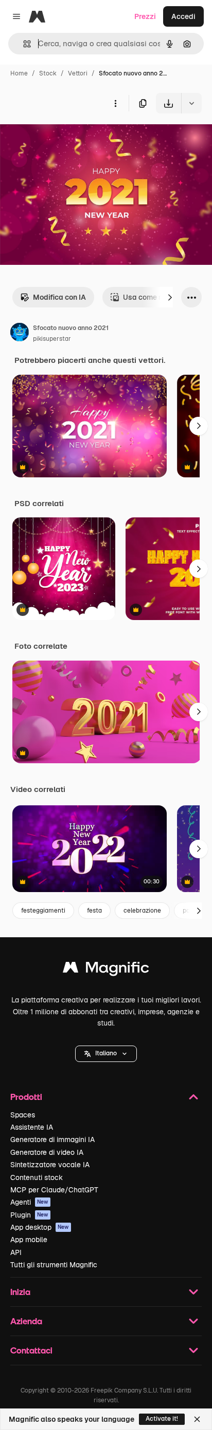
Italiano (106, 1053)
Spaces (22, 1114)
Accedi (183, 16)
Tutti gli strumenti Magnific (53, 1264)
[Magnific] (106, 970)
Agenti (29, 1202)
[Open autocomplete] (23, 44)
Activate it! (162, 1419)
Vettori (77, 73)
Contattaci (31, 1350)
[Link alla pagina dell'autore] (19, 333)
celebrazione (142, 910)
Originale (67, 137)
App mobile (28, 1239)
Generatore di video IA (46, 1152)
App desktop (39, 1227)
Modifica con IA (59, 297)
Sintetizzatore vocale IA (50, 1164)
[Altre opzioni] (115, 103)
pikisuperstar (52, 339)
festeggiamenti (43, 910)
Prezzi (145, 16)
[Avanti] (170, 297)
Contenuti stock (36, 1177)
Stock (48, 73)
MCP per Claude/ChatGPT (54, 1189)
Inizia (20, 1291)
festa (94, 910)
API (16, 1252)
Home (19, 73)
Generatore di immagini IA (52, 1139)
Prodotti (26, 1096)
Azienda (26, 1321)
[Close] (197, 1419)
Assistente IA (31, 1127)
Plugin (29, 1215)
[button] (106, 1054)
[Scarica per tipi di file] (191, 103)
